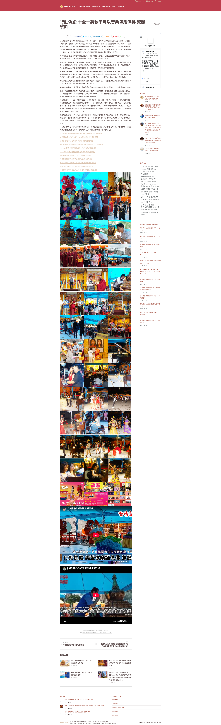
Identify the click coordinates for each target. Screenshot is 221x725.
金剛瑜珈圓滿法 (153, 212)
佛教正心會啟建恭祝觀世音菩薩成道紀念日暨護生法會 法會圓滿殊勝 (120, 663)
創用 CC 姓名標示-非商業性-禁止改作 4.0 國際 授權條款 (96, 723)
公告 (152, 171)
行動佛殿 (100, 630)
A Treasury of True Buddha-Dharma (148, 254)
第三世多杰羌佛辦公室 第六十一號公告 (150, 245)
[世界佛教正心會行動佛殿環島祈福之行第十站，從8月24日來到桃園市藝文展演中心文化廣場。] (120, 256)
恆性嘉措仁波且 (95, 632)
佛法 (152, 169)
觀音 (152, 205)
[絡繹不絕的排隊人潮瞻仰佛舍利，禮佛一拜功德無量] (96, 327)
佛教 (148, 169)
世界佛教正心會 (150, 46)
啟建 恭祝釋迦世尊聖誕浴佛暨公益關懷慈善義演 (152, 149)
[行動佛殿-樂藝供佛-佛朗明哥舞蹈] (120, 470)
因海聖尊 (149, 181)
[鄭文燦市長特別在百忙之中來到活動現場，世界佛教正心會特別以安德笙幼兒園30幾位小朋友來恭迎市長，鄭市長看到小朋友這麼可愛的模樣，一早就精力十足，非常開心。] (84, 196)
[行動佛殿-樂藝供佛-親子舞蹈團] (96, 446)
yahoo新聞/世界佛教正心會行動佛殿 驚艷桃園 (76, 155)
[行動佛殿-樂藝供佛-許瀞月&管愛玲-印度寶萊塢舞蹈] (120, 423)
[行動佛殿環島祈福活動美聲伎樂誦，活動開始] (72, 256)
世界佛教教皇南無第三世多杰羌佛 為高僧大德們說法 (150, 289)
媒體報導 (93, 630)
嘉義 (144, 181)
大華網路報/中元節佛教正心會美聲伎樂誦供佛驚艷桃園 (79, 137)
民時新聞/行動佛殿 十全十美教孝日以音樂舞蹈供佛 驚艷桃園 (81, 133)
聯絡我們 (115, 711)
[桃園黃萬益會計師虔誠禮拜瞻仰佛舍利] (120, 232)
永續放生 (151, 192)
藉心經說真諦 (144, 199)
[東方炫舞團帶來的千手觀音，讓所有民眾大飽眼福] (96, 303)
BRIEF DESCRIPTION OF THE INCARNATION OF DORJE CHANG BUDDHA (150, 271)
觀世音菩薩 (145, 205)
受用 (142, 181)
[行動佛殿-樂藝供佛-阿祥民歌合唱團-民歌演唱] (96, 375)
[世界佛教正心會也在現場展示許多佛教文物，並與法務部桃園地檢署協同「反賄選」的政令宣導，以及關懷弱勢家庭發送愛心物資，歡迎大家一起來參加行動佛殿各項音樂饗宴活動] (72, 351)
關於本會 (115, 700)
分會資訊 (159, 1)
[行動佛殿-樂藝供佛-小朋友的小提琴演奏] (120, 375)
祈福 (147, 194)
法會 (97, 630)
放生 (142, 192)
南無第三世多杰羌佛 (150, 179)
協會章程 (115, 703)
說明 (146, 209)
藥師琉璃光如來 (156, 199)
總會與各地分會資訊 (118, 707)
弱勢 (158, 186)
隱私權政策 (142, 722)
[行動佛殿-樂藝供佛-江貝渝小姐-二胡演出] (72, 423)
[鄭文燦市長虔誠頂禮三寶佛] (120, 184)
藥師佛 (150, 199)
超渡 (152, 209)
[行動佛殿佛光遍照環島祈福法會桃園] (72, 494)
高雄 (146, 214)
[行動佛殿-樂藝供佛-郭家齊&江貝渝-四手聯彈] (72, 375)
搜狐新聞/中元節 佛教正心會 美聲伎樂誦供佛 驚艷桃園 (78, 170)
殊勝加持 (146, 192)
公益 (89, 630)
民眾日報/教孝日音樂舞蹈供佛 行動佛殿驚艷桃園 (76, 141)
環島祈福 (142, 194)
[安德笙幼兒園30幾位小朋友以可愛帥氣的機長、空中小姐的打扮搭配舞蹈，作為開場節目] (120, 208)
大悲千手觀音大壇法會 (151, 184)
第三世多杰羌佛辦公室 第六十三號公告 (150, 229)
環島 (156, 192)
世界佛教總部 (143, 169)
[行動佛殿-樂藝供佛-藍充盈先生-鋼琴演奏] (120, 351)
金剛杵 (155, 209)
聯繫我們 (150, 1)
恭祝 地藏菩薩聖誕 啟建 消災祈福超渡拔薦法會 (81, 661)
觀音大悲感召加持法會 (150, 207)
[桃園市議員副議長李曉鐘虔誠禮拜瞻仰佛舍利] (96, 232)
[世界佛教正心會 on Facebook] (150, 40)
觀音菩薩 (142, 209)
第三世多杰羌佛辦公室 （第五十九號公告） (150, 297)
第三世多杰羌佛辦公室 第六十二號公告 (150, 237)
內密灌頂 (147, 172)
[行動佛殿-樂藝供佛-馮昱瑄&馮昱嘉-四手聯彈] (72, 470)
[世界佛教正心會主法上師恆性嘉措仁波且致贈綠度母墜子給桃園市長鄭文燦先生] (96, 279)
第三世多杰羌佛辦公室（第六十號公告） (150, 280)
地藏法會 (154, 181)
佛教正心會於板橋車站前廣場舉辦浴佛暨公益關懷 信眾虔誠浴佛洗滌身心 (153, 140)
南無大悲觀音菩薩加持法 (147, 176)
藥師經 (142, 202)
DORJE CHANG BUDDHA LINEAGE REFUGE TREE (150, 262)
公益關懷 (144, 174)
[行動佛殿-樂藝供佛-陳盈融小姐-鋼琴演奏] (96, 423)
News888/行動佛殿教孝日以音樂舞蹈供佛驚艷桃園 (77, 152)
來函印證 (143, 172)
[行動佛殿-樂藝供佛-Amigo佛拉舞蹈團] (120, 446)
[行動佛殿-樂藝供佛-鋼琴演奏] (96, 470)
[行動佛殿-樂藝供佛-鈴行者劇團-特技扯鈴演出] (120, 399)
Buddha (142, 166)
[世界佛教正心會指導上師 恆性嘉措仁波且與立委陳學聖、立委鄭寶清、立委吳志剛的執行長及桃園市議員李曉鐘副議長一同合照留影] (72, 303)
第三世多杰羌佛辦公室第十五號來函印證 (150, 321)
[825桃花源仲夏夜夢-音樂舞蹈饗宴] (120, 494)
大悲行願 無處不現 (87, 632)
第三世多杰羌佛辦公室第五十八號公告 (150, 305)
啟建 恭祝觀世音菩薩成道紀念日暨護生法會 (81, 673)
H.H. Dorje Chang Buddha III (152, 166)
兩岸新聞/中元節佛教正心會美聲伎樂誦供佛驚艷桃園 (78, 163)
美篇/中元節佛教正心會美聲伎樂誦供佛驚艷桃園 (76, 166)
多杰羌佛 (143, 184)
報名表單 (159, 722)
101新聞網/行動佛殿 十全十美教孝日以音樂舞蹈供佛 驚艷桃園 (81, 144)
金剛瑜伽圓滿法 (144, 212)
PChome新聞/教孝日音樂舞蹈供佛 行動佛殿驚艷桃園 (78, 148)
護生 (149, 209)
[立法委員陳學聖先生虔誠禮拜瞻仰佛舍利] (72, 232)
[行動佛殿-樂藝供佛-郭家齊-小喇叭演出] (72, 446)
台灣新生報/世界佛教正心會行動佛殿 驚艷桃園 (76, 159)
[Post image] (64, 663)
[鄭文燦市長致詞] (72, 279)
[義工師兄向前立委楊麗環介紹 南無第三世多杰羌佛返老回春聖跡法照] (96, 351)
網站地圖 (115, 715)
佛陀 (155, 169)
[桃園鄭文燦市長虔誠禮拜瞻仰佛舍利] (120, 279)
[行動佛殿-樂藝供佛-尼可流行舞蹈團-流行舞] (96, 399)
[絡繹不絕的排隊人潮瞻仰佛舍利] (72, 327)
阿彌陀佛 (143, 214)
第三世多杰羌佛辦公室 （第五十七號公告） (150, 313)
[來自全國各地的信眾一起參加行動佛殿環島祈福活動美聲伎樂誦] (96, 256)
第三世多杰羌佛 (103, 632)
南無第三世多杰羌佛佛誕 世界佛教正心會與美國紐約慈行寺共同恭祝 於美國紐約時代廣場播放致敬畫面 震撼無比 (120, 676)
